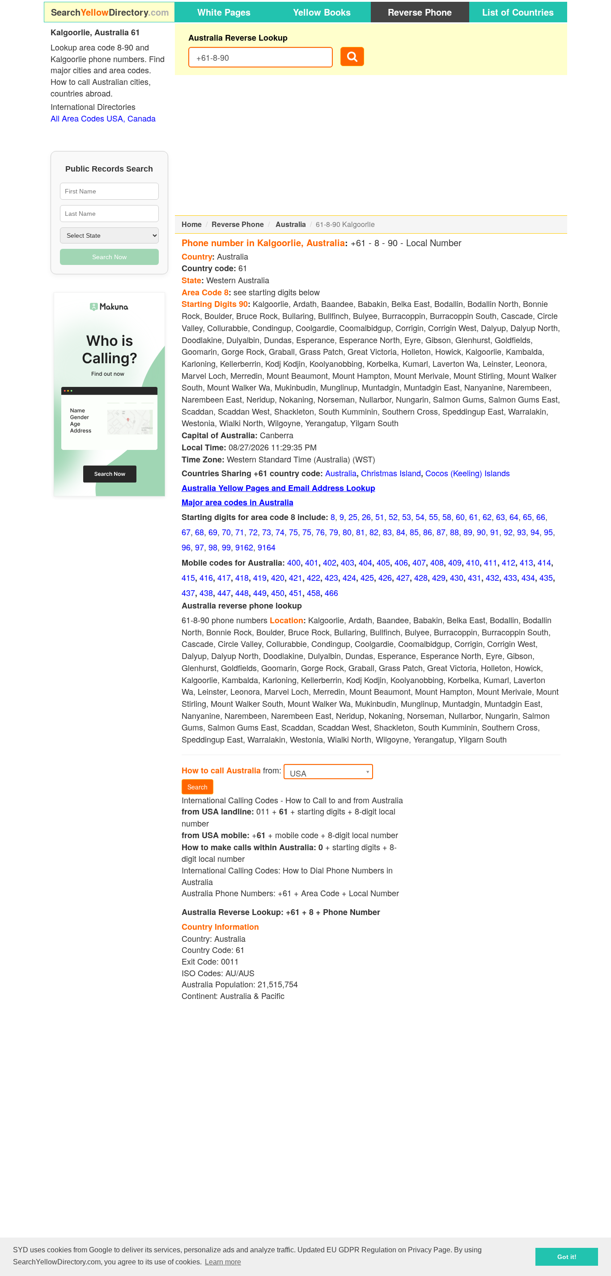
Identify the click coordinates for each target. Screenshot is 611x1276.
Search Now (109, 256)
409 (455, 562)
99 (226, 547)
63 (500, 516)
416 (206, 577)
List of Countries (518, 11)
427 (403, 577)
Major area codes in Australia (237, 502)
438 (206, 592)
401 (311, 562)
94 (534, 531)
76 (320, 531)
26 (366, 516)
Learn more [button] (223, 1262)
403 (347, 562)
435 (546, 577)
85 (414, 531)
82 (373, 531)
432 (492, 577)
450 (277, 592)
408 (437, 562)
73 (266, 531)
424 (349, 577)
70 (226, 531)
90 (481, 531)
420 (277, 577)
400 (294, 562)
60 (460, 516)
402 (329, 562)
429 (439, 577)
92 (508, 531)
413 (526, 562)
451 (295, 592)
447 (224, 592)
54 (420, 516)
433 (510, 577)
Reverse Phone (420, 11)
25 (352, 516)
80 (347, 531)
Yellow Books (322, 11)
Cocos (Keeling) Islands (467, 472)
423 (331, 577)
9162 (244, 547)
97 (199, 547)
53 (406, 516)
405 (383, 562)
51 (379, 516)
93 (521, 531)
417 (224, 577)
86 (427, 531)
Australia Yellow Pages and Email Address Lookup (278, 488)
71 (239, 531)
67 (186, 531)
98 (212, 547)
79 (333, 531)
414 (544, 562)
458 (313, 592)
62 (487, 516)
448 (242, 592)
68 (199, 531)
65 (527, 516)
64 (513, 516)
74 (280, 531)
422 (313, 577)
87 (441, 531)
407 (419, 562)
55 (433, 516)
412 (508, 562)
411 (490, 562)
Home (192, 224)
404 (365, 562)
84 (400, 531)
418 (242, 577)
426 (385, 577)
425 (367, 577)
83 (387, 531)
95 (548, 531)
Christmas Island (391, 472)
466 (331, 592)
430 (456, 577)
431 (474, 577)
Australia (291, 224)
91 (494, 531)
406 (401, 562)
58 (446, 516)
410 (472, 562)
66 (540, 516)
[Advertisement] (371, 145)
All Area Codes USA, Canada (103, 118)
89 (467, 531)
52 (393, 516)
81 (360, 531)
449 (260, 592)
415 (188, 577)
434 (528, 577)
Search (197, 786)
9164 (267, 547)
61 (473, 516)
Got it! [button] (567, 1256)
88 (454, 531)
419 (260, 577)
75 (293, 531)
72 (253, 531)
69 (212, 531)
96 (186, 547)
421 (295, 577)
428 (421, 577)
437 (188, 592)
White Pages (223, 11)
